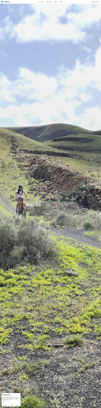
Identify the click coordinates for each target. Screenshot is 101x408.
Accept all (17, 405)
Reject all (5, 405)
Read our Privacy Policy (5, 402)
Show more (4, 401)
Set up (11, 405)
